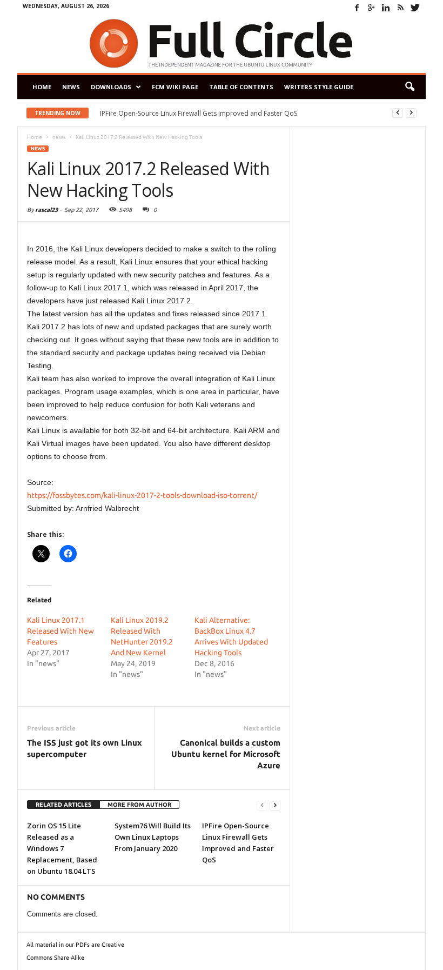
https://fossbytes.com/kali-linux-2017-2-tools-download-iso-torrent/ (142, 495)
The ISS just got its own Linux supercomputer (84, 748)
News (71, 87)
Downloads (111, 87)
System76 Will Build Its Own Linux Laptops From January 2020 (153, 837)
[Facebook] (356, 7)
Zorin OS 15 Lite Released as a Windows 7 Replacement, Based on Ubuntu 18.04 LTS (62, 848)
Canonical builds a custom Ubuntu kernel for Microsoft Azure (225, 754)
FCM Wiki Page (175, 87)
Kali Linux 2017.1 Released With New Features (60, 631)
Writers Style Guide (318, 87)
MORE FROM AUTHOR (139, 804)
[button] (409, 87)
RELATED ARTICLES (63, 804)
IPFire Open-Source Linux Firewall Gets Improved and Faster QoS (198, 113)
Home (41, 87)
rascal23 (46, 210)
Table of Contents (241, 87)
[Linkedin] (385, 7)
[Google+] (371, 7)
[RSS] (400, 7)
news (38, 148)
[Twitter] (414, 7)
